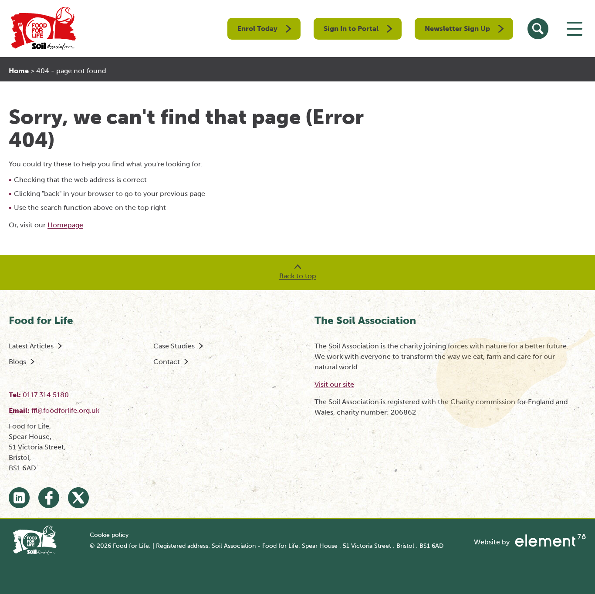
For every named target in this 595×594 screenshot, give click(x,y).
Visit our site (334, 384)
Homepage (65, 225)
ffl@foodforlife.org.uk (65, 410)
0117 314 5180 (46, 395)
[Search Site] (538, 28)
